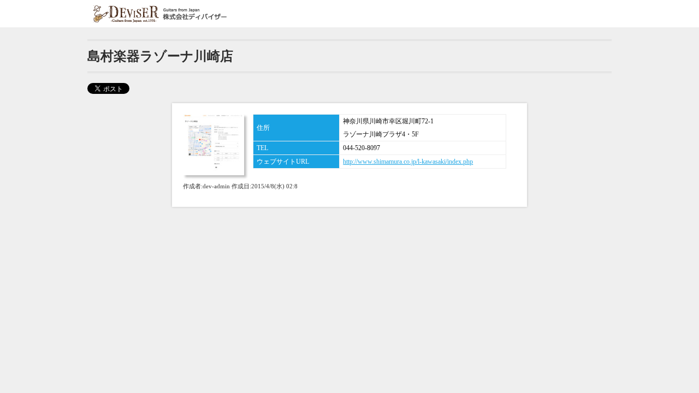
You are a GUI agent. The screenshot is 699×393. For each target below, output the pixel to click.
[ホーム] (161, 13)
